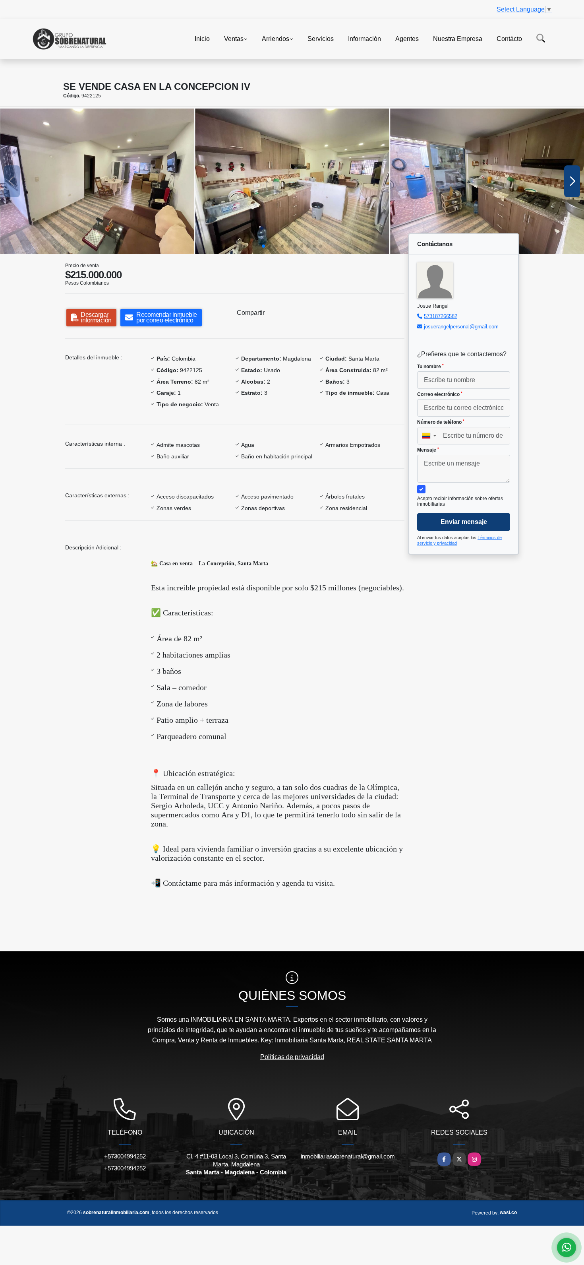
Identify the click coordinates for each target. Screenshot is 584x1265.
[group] (97, 181)
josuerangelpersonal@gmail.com (461, 327)
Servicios (320, 38)
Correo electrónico (439, 394)
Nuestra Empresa (457, 38)
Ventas (234, 38)
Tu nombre (430, 366)
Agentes (407, 38)
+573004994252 (125, 1156)
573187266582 (440, 316)
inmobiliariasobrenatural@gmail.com (348, 1156)
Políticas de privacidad (292, 1057)
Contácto (509, 38)
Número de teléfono (440, 422)
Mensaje (428, 450)
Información (364, 38)
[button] (263, 246)
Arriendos (275, 38)
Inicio (202, 38)
